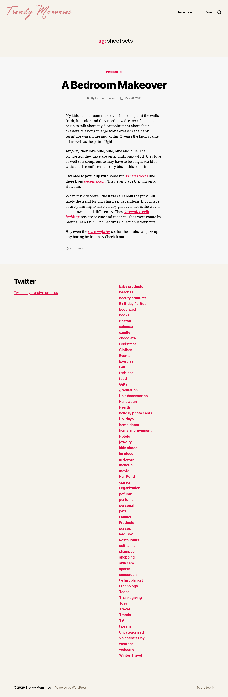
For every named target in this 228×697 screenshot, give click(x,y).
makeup (125, 465)
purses (125, 528)
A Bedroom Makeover (114, 84)
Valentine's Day (132, 638)
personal (126, 505)
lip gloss (126, 453)
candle (124, 332)
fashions (126, 373)
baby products (131, 286)
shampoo (127, 551)
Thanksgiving (130, 598)
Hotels (124, 436)
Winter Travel (130, 655)
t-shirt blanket (131, 580)
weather (126, 644)
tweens (125, 626)
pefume (125, 494)
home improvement (135, 430)
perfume (126, 500)
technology (128, 586)
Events (124, 356)
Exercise (126, 361)
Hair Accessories (133, 396)
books (124, 315)
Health (124, 407)
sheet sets (76, 248)
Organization (129, 488)
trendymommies (105, 98)
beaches (126, 292)
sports (124, 569)
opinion (125, 482)
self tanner (128, 546)
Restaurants (129, 540)
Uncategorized (131, 632)
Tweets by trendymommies (36, 293)
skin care (126, 563)
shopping (127, 557)
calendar (126, 327)
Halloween (128, 402)
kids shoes (128, 448)
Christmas (128, 344)
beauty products (133, 298)
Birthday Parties (132, 304)
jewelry (125, 442)
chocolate (127, 338)
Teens (124, 592)
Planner (125, 517)
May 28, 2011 (133, 98)
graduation (128, 390)
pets (123, 511)
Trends (125, 615)
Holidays (126, 419)
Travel (124, 609)
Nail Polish (127, 476)
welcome (126, 649)
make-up (126, 459)
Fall (122, 367)
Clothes (125, 350)
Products (114, 72)
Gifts (123, 384)
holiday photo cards (135, 413)
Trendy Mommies (38, 687)
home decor (129, 425)
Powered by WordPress (71, 687)
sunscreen (128, 575)
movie (124, 471)
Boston (125, 321)
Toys (123, 603)
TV (121, 621)
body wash (128, 309)
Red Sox (126, 534)
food (123, 379)
